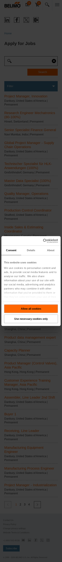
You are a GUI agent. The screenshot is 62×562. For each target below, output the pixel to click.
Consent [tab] (11, 250)
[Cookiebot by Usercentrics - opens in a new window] (43, 241)
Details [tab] (31, 250)
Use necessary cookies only (31, 318)
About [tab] (51, 250)
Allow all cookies (31, 308)
